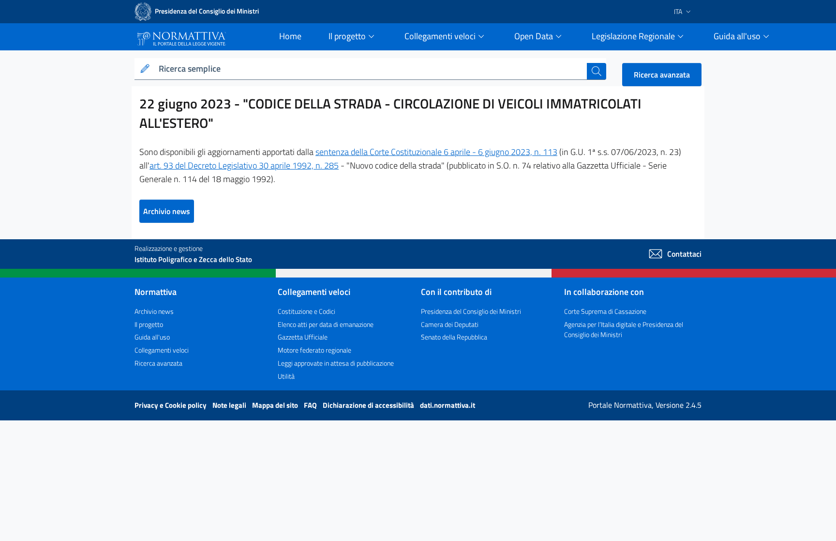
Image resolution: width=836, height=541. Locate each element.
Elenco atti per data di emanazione (325, 324)
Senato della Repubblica (454, 337)
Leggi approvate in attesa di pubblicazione (336, 363)
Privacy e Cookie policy (171, 405)
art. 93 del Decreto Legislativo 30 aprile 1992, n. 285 (244, 165)
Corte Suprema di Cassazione (605, 311)
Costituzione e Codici (306, 311)
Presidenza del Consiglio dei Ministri (471, 311)
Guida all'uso (152, 337)
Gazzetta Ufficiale (303, 337)
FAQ (311, 405)
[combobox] (371, 69)
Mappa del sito (275, 405)
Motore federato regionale (314, 350)
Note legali (230, 405)
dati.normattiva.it (447, 405)
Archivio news (166, 211)
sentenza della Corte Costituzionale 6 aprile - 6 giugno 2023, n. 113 (436, 151)
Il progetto (148, 324)
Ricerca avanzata (662, 74)
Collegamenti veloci (161, 350)
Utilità (286, 376)
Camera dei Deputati (449, 324)
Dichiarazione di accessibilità (369, 405)
